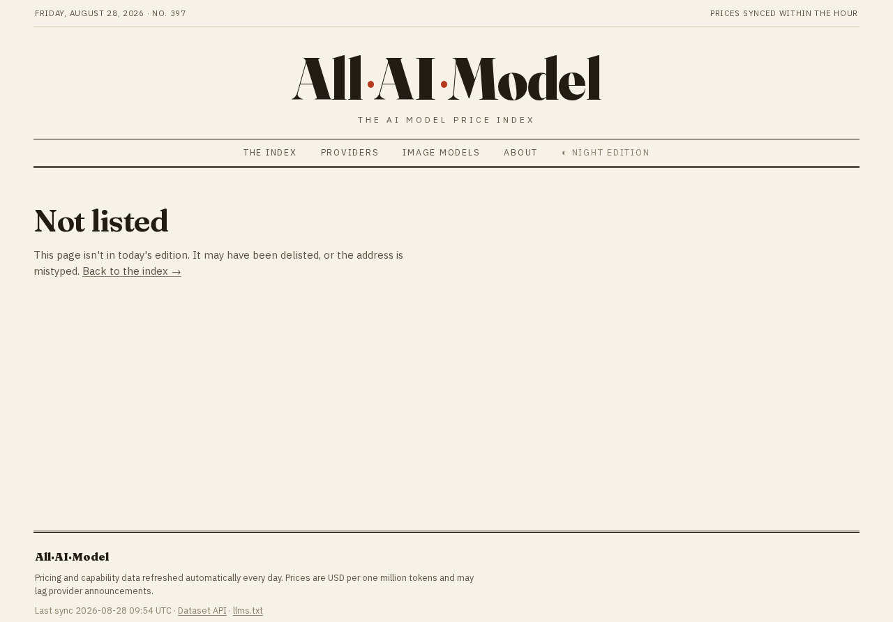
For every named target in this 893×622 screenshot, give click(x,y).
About (521, 152)
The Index (270, 152)
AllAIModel (446, 78)
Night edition (611, 152)
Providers (350, 152)
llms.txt (248, 610)
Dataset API (202, 610)
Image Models (441, 152)
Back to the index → (131, 271)
